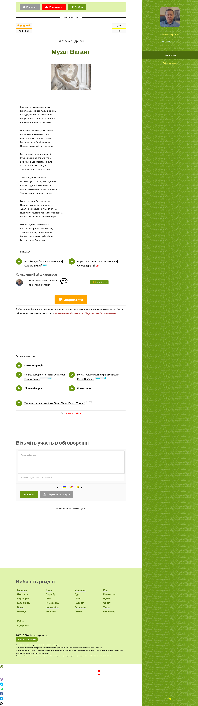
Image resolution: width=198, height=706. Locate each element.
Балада (21, 611)
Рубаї (106, 598)
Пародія (79, 602)
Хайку (20, 621)
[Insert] (64, 487)
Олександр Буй (170, 34)
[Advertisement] (71, 338)
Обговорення (170, 63)
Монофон (80, 589)
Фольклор (109, 611)
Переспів (80, 607)
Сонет (106, 602)
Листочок (22, 594)
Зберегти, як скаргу (58, 494)
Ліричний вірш (33, 388)
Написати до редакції (28, 639)
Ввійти (79, 7)
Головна (31, 7)
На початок (170, 55)
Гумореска (52, 602)
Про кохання (84, 388)
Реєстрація (56, 7)
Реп (105, 589)
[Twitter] (99, 698)
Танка (106, 607)
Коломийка (52, 607)
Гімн (48, 598)
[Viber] (99, 679)
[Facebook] (99, 693)
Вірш (49, 589)
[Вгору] (99, 703)
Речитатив (109, 594)
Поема (78, 611)
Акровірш (23, 598)
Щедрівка (23, 625)
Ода (77, 594)
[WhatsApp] (99, 689)
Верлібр (50, 594)
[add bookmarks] (99, 672)
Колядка (51, 611)
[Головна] (99, 666)
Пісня (78, 598)
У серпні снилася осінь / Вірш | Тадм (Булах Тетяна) (54, 403)
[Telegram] (99, 684)
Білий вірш (23, 602)
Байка (20, 607)
